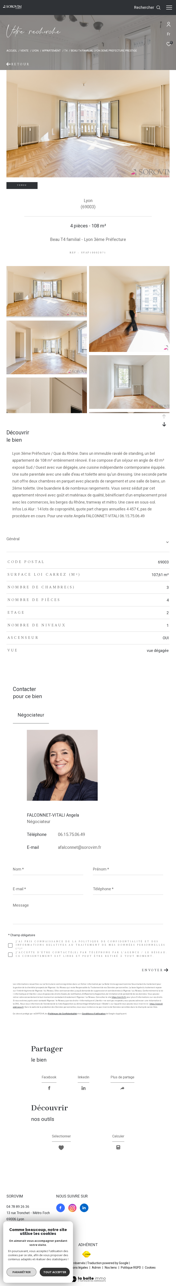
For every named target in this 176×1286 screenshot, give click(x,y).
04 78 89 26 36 (17, 1207)
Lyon (35, 50)
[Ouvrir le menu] (169, 7)
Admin (97, 1267)
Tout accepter (54, 1272)
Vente (24, 50)
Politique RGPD (131, 1267)
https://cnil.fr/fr (119, 997)
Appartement (51, 50)
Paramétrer (21, 1272)
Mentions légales (77, 1267)
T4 (65, 50)
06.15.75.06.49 (71, 834)
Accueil (11, 50)
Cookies (150, 1267)
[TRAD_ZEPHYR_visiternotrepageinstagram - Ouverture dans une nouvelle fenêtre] (72, 1208)
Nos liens (111, 1267)
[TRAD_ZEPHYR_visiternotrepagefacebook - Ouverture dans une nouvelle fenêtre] (60, 1208)
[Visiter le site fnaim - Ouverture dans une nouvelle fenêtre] (86, 1254)
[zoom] (46, 315)
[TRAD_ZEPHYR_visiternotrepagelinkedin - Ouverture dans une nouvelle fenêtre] (84, 1208)
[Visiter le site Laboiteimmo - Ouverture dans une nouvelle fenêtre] (88, 1276)
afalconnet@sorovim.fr (79, 847)
